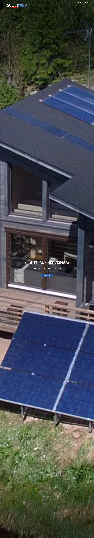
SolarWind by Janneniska (83, 2)
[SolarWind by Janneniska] (17, 5)
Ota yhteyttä (47, 275)
